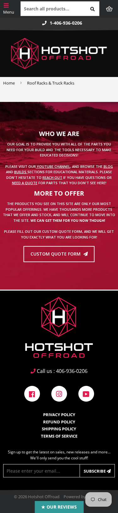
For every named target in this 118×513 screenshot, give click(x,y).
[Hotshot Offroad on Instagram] (59, 393)
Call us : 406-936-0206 (61, 371)
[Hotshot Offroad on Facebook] (32, 393)
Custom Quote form (56, 254)
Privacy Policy (59, 414)
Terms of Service (59, 436)
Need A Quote (24, 182)
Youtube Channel (53, 166)
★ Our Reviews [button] (59, 507)
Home (9, 83)
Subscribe (95, 471)
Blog (108, 166)
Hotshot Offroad (43, 496)
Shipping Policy (59, 429)
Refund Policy (59, 422)
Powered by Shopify (82, 496)
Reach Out (52, 177)
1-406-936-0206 (66, 23)
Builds (20, 171)
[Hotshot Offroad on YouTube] (86, 393)
